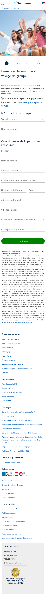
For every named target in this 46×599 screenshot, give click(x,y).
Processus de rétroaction (12, 392)
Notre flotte (6, 356)
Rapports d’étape (8, 388)
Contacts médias (8, 497)
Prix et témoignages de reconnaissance (17, 368)
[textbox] (23, 119)
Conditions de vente (10, 416)
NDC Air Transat (8, 529)
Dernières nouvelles (9, 525)
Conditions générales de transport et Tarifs (18, 412)
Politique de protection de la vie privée (17, 420)
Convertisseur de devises (11, 509)
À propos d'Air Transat (10, 339)
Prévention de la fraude (11, 462)
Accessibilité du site (10, 396)
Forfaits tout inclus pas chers (13, 521)
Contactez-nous (8, 493)
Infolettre (5, 489)
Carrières (5, 372)
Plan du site (6, 400)
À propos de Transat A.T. (11, 343)
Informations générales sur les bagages (17, 538)
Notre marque (7, 347)
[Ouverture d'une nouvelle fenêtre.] (4, 474)
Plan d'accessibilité (9, 384)
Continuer (23, 241)
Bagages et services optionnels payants (17, 447)
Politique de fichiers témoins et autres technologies (22, 424)
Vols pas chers (7, 517)
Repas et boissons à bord (11, 534)
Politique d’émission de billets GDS (15, 451)
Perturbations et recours (11, 428)
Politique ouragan (9, 513)
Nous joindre (10, 551)
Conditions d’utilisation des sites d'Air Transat (19, 433)
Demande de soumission (12, 8)
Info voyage (6, 352)
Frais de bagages (8, 360)
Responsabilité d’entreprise (12, 364)
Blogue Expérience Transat (12, 485)
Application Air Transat (10, 481)
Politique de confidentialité (11, 315)
